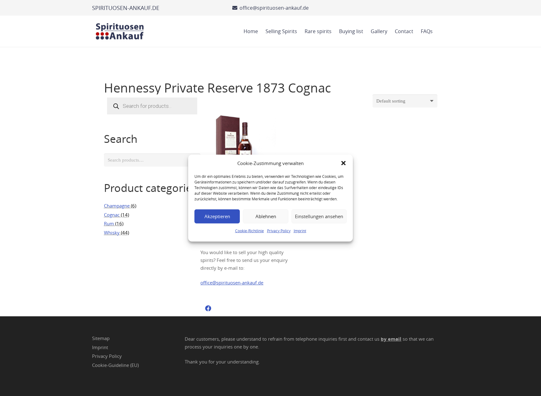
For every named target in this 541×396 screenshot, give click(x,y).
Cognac (112, 215)
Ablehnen (265, 216)
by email (391, 339)
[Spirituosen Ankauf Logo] (120, 31)
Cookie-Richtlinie (249, 230)
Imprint (300, 230)
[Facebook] (208, 308)
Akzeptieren (217, 216)
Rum (109, 223)
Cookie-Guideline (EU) (115, 365)
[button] (343, 163)
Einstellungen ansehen (319, 216)
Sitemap (101, 338)
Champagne (117, 206)
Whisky (112, 232)
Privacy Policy (279, 230)
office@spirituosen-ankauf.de (231, 282)
